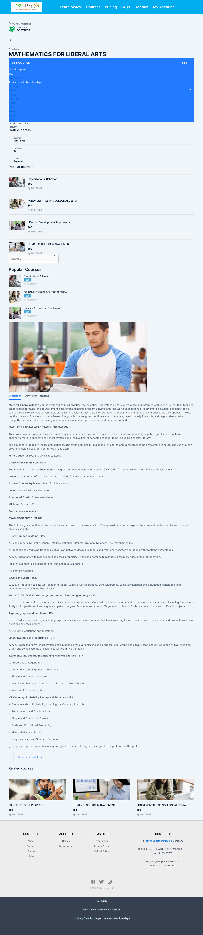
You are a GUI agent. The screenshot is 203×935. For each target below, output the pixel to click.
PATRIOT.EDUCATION (109, 909)
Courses (93, 7)
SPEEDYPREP (89, 909)
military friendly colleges (88, 918)
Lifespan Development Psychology (49, 222)
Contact (141, 7)
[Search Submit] (55, 256)
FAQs (125, 7)
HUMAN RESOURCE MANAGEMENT (49, 244)
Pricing (111, 7)
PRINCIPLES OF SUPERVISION (26, 805)
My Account (163, 7)
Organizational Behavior (42, 179)
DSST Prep (31, 834)
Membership (25, 23)
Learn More (69, 7)
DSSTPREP (23, 30)
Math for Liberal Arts (29, 757)
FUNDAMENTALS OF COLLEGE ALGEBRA (52, 200)
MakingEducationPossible (158, 840)
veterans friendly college (117, 918)
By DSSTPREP (35, 188)
